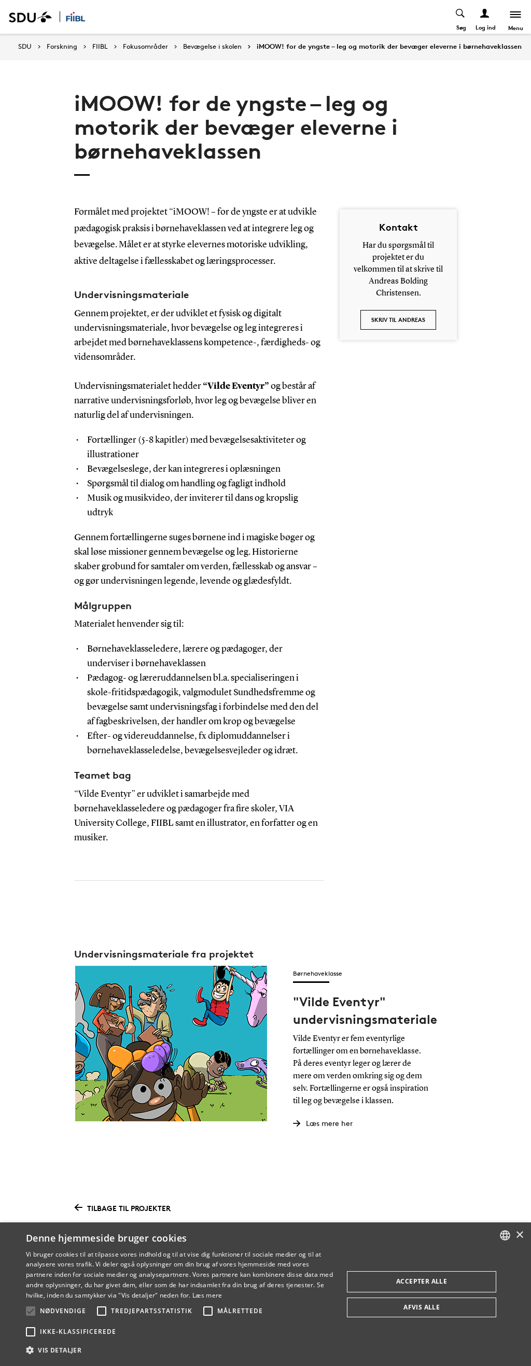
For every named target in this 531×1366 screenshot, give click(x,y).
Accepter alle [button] (421, 1281)
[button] (30, 1311)
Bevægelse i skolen (212, 46)
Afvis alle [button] (421, 1307)
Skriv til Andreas (398, 319)
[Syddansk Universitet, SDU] (30, 16)
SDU (25, 46)
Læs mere (207, 1295)
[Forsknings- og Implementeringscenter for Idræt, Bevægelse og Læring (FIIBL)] (82, 16)
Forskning (62, 46)
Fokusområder (145, 46)
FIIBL (100, 46)
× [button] (519, 1235)
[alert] (265, 1294)
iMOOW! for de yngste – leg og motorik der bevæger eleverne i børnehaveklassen (389, 46)
